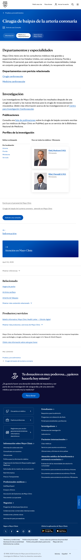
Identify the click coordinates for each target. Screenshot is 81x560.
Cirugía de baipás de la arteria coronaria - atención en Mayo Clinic (27, 208)
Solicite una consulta (13, 217)
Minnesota (6, 154)
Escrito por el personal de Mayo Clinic (17, 203)
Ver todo (6, 158)
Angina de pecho (9, 286)
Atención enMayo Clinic (38, 35)
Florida (5, 151)
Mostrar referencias (10, 271)
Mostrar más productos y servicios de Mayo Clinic (21, 325)
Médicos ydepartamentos (23, 35)
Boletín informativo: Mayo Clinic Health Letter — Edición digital (27, 319)
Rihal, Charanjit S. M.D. (57, 174)
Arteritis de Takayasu (10, 298)
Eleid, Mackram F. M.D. (57, 150)
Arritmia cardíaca (9, 292)
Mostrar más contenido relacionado (16, 303)
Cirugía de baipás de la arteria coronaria (40, 21)
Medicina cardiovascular (14, 81)
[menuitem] (9, 35)
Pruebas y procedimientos (14, 13)
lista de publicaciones (25, 120)
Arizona (5, 148)
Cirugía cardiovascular (13, 76)
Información (9, 36)
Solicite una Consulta (13, 27)
